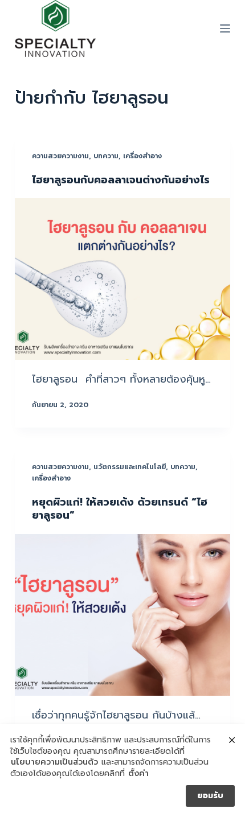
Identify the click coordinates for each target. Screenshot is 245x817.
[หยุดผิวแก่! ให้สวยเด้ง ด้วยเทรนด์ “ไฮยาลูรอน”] (122, 615)
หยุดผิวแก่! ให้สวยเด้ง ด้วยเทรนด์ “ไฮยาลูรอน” (119, 508)
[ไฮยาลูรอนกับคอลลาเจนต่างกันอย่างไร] (122, 279)
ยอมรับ (210, 796)
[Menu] (225, 28)
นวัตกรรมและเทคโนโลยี (129, 467)
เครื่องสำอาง (142, 156)
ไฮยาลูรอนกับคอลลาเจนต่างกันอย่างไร (121, 180)
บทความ (106, 156)
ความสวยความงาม (60, 156)
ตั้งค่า (138, 773)
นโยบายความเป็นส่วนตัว (54, 762)
